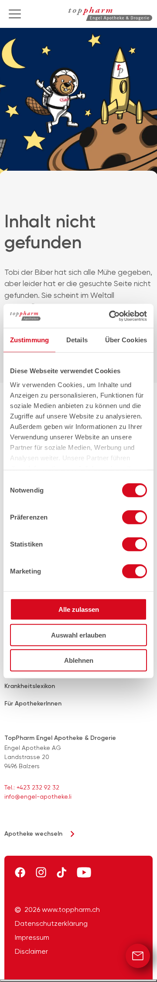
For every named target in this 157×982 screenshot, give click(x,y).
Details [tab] (77, 340)
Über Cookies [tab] (126, 340)
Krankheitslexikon (29, 686)
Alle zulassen (78, 609)
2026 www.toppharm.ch (62, 909)
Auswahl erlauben (78, 634)
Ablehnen (78, 660)
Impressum (32, 937)
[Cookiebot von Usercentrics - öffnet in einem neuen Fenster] (111, 315)
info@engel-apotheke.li (38, 796)
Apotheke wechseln (33, 833)
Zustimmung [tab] (29, 340)
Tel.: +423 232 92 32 (31, 787)
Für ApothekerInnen (32, 703)
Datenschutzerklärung (51, 923)
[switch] (134, 517)
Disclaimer (31, 951)
